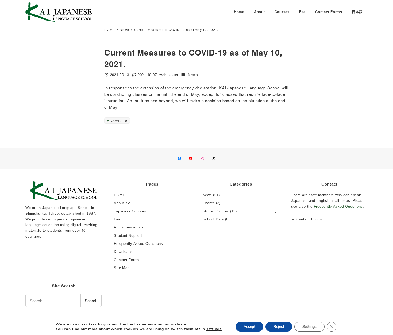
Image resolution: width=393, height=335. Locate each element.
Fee (117, 219)
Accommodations (129, 227)
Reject (278, 326)
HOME (119, 195)
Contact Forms (127, 260)
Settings (309, 326)
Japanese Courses (130, 211)
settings (214, 329)
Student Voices (216, 211)
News (193, 74)
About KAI (123, 203)
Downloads (123, 252)
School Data (213, 219)
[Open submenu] (275, 211)
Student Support (128, 236)
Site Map (121, 268)
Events (209, 203)
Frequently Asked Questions (138, 244)
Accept (249, 326)
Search (91, 300)
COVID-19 (118, 120)
